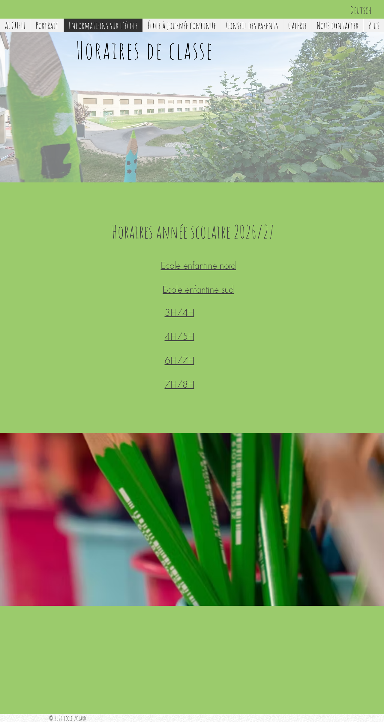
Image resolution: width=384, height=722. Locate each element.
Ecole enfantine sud (198, 289)
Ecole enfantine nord (198, 265)
